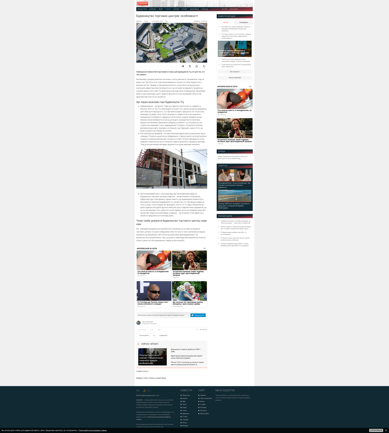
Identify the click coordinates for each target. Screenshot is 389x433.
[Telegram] (183, 66)
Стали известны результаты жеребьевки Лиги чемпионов (236, 66)
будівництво (163, 335)
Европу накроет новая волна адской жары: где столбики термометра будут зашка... (236, 228)
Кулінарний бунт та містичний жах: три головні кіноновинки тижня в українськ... (234, 185)
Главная (203, 395)
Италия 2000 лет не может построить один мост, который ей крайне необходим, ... (234, 206)
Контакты (203, 410)
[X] (190, 66)
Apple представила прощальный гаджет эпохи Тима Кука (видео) (186, 357)
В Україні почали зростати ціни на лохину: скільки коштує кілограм (235, 239)
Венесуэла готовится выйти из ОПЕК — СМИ (186, 350)
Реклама (203, 407)
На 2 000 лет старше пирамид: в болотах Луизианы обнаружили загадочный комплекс (236, 29)
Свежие (225, 22)
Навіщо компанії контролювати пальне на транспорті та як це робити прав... (232, 157)
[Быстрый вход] (249, 3)
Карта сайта (204, 413)
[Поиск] (242, 3)
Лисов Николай (147, 322)
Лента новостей (235, 78)
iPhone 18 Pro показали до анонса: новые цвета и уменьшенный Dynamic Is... (187, 363)
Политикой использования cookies (93, 430)
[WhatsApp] (197, 66)
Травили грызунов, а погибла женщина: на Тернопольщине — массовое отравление (235, 222)
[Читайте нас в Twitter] (224, 405)
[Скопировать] (204, 66)
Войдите (139, 378)
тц (154, 335)
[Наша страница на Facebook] (217, 405)
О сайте (203, 404)
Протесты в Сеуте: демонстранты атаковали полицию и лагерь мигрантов (236, 60)
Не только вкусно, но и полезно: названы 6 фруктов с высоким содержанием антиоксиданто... (236, 36)
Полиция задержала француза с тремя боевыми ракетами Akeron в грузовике (235, 245)
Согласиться (376, 430)
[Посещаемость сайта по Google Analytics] (147, 390)
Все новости (234, 72)
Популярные (243, 22)
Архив (202, 401)
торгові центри (144, 335)
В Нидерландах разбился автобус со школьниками (234, 233)
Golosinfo (142, 3)
